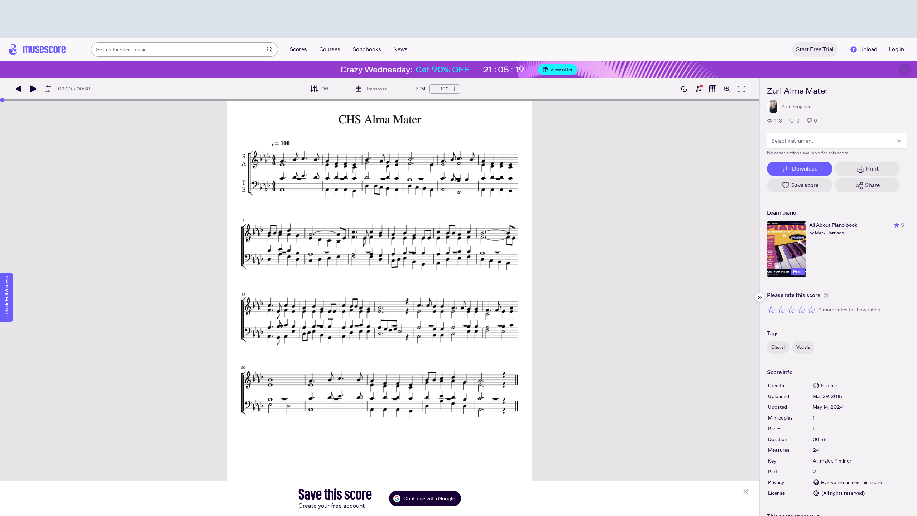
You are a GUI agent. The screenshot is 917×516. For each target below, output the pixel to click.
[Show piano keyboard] (698, 89)
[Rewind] (18, 89)
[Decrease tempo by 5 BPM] (435, 89)
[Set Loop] (48, 89)
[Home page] (37, 49)
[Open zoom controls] (727, 89)
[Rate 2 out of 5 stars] (781, 309)
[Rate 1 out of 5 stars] (771, 309)
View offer (561, 69)
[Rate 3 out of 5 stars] (791, 309)
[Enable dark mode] (684, 89)
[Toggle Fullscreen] (741, 89)
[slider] (2, 100)
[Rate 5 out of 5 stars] (811, 309)
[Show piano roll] (713, 89)
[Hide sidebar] (759, 297)
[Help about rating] (826, 295)
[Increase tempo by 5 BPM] (454, 89)
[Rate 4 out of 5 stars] (801, 309)
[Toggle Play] (33, 89)
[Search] (270, 49)
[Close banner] (904, 69)
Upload (868, 49)
